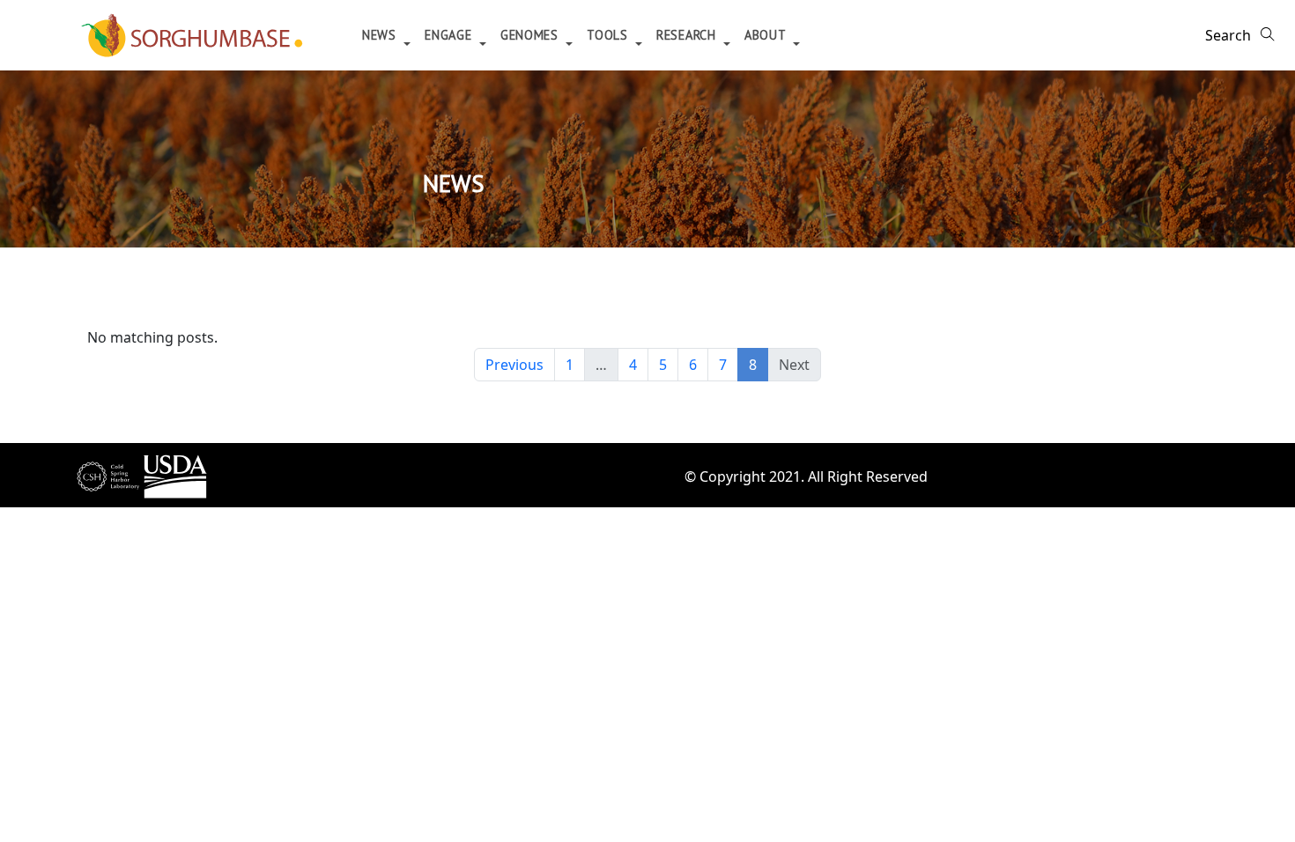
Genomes (531, 34)
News (381, 34)
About (766, 34)
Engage (450, 34)
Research (688, 34)
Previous (514, 364)
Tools (609, 34)
